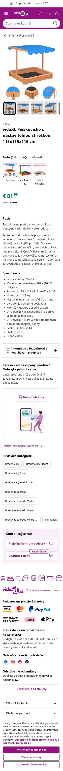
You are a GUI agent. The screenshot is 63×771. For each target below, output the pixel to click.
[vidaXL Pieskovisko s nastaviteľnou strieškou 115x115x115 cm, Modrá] (31, 72)
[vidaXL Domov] (21, 13)
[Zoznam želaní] (48, 13)
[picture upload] (31, 421)
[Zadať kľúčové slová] (55, 23)
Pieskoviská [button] (51, 519)
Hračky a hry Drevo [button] (15, 473)
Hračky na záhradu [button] (15, 491)
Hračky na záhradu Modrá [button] (19, 501)
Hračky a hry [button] (12, 463)
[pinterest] (20, 662)
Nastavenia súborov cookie (31, 764)
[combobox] (31, 23)
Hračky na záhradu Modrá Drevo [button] (22, 519)
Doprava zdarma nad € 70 (31, 3)
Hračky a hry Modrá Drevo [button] (19, 482)
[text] (10, 197)
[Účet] (40, 13)
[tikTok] (27, 662)
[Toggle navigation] (6, 13)
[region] (31, 743)
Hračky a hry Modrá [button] (37, 463)
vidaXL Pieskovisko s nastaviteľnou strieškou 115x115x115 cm (26, 135)
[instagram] (13, 662)
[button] (10, 174)
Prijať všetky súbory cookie (31, 749)
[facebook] (6, 662)
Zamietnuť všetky (31, 757)
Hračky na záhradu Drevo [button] (19, 510)
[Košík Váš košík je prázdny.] (57, 13)
